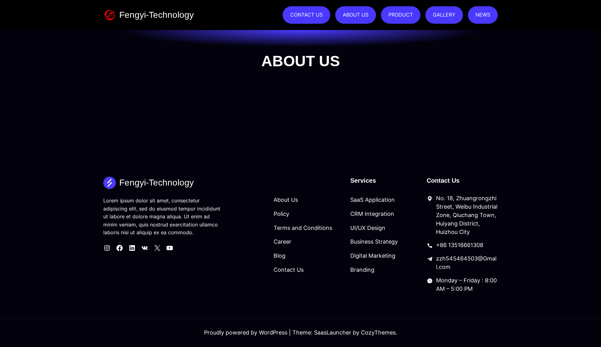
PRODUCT (400, 15)
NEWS (482, 15)
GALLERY (444, 15)
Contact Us (289, 269)
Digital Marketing (372, 255)
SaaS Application (372, 199)
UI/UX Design (367, 228)
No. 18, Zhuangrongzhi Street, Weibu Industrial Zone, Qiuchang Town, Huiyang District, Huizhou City (466, 215)
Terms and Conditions (303, 228)
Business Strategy (374, 241)
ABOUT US (355, 15)
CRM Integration (372, 214)
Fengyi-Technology (156, 15)
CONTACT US (306, 15)
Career (282, 241)
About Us (286, 199)
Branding (362, 269)
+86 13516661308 (459, 245)
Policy (281, 214)
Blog (279, 255)
